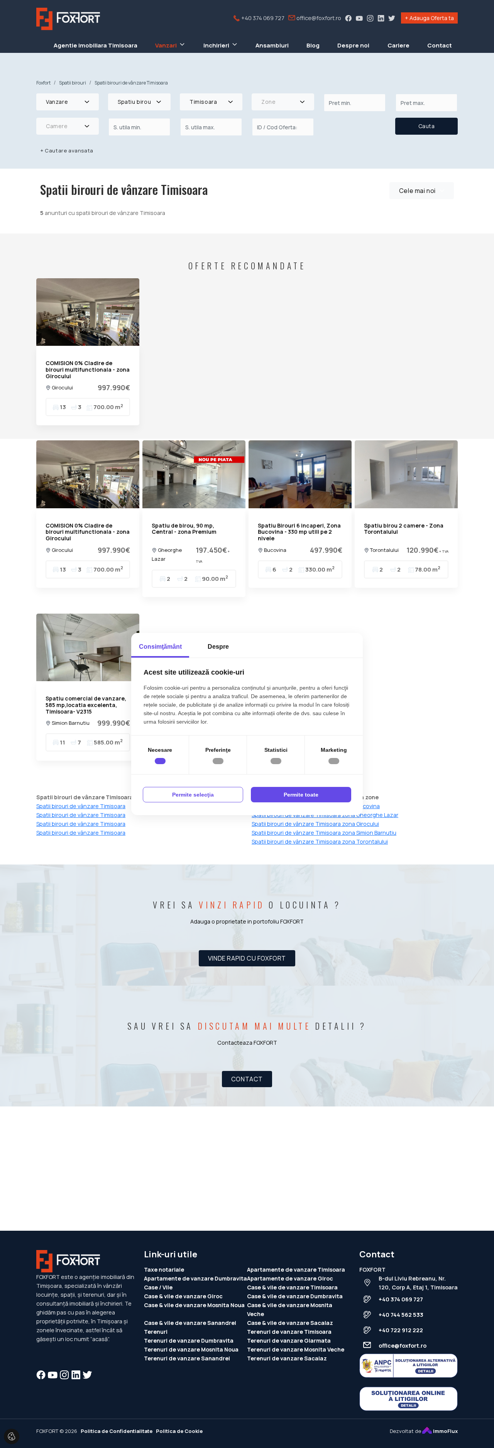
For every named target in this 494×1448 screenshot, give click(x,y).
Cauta (426, 126)
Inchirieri (216, 45)
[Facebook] (348, 18)
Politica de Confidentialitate (116, 1431)
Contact (439, 45)
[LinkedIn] (380, 18)
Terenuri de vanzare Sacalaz (287, 1358)
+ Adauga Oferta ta (429, 18)
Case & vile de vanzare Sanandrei (190, 1322)
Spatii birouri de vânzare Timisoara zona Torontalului (320, 841)
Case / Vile (158, 1287)
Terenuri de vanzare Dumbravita (188, 1340)
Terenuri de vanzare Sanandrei (187, 1358)
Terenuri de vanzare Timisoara (289, 1331)
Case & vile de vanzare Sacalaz (290, 1322)
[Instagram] (370, 18)
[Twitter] (391, 18)
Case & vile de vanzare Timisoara (292, 1287)
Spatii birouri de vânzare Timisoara (80, 823)
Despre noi (353, 45)
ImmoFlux (445, 1431)
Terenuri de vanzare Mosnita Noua (191, 1349)
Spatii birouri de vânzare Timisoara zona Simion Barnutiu (324, 832)
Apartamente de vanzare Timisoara (296, 1269)
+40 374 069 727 (262, 18)
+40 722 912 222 (401, 1330)
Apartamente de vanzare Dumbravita (195, 1278)
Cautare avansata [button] (67, 150)
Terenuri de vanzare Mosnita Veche (295, 1349)
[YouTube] (359, 18)
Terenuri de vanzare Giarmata (289, 1340)
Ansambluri (272, 45)
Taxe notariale (164, 1269)
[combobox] (67, 101)
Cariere (398, 45)
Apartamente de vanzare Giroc (290, 1278)
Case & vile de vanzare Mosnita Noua (194, 1305)
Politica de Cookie (179, 1431)
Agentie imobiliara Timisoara (95, 45)
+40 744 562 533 (401, 1314)
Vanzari (166, 45)
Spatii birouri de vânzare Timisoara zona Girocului (315, 823)
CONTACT (247, 1079)
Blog (313, 45)
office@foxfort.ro (318, 18)
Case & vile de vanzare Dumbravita (295, 1296)
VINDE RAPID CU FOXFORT (247, 958)
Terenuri (155, 1331)
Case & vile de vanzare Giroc (183, 1296)
